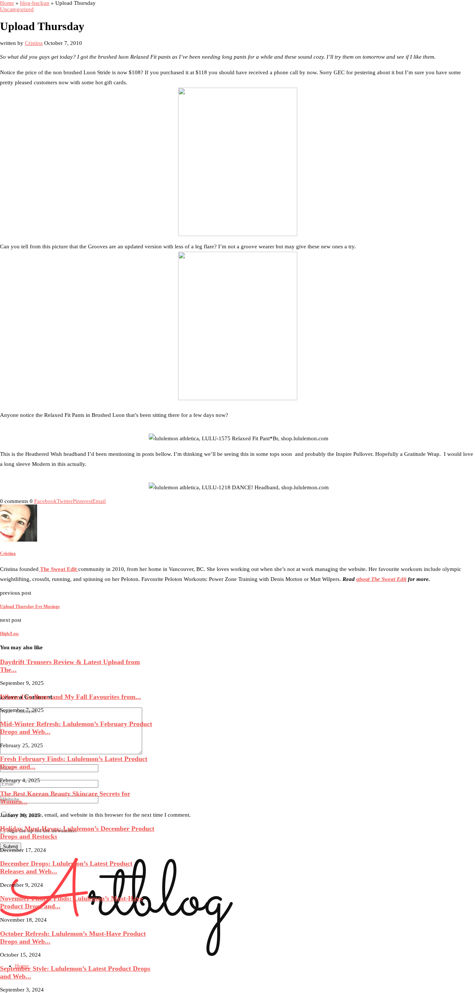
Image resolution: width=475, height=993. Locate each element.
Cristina (34, 43)
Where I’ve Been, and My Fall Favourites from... (70, 696)
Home (7, 3)
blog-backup (34, 3)
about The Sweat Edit (381, 579)
